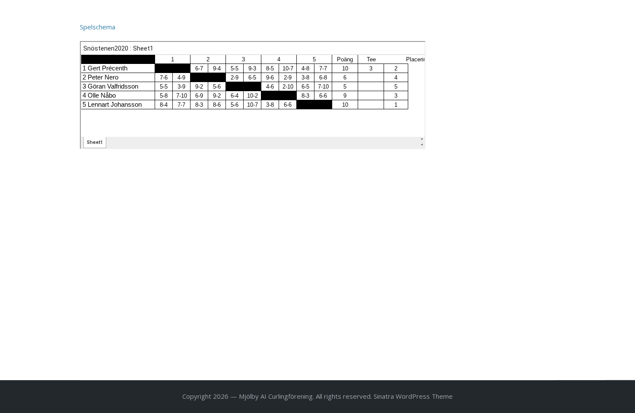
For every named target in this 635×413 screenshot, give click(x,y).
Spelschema (97, 26)
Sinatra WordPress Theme (413, 396)
